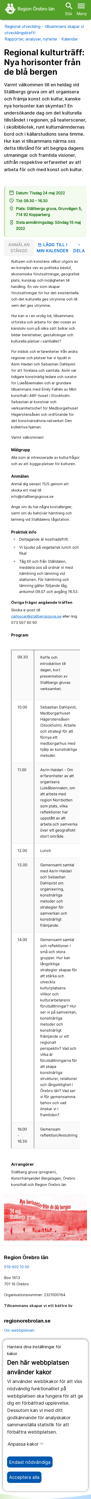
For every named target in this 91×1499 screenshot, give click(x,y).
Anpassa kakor (23, 1444)
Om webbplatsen (19, 1330)
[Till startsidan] (30, 8)
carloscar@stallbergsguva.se (36, 616)
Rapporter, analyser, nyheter (31, 39)
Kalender (69, 39)
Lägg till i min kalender (52, 247)
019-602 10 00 (16, 1266)
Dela (79, 248)
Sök (68, 8)
